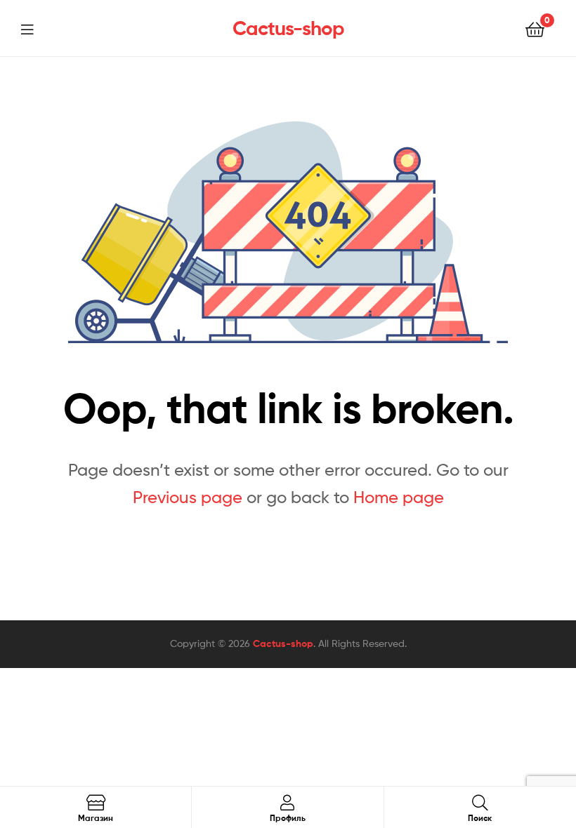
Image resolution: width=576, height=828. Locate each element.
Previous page (187, 497)
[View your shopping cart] (534, 28)
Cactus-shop (288, 28)
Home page (398, 497)
